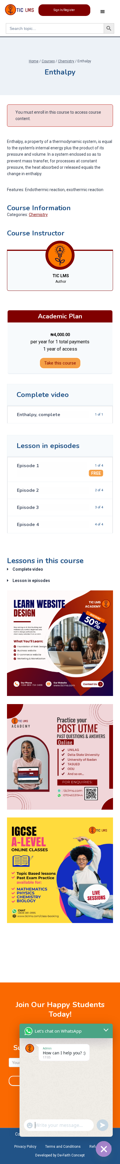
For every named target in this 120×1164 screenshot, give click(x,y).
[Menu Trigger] (102, 13)
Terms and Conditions (63, 1147)
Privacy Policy (25, 1147)
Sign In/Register (64, 10)
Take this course (60, 363)
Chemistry (38, 214)
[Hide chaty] (104, 1149)
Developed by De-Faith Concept (60, 1155)
